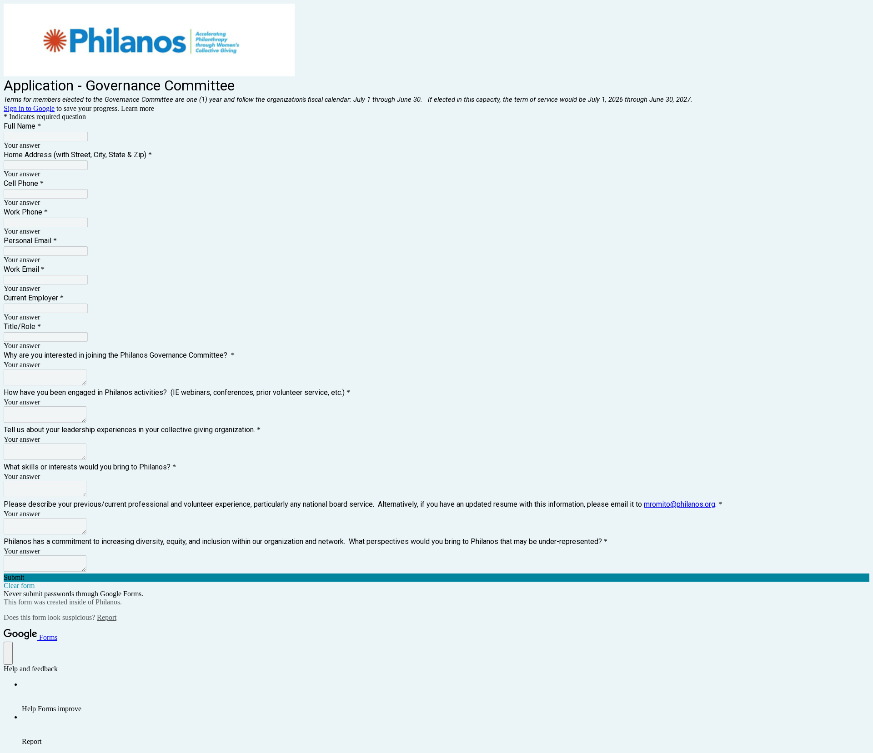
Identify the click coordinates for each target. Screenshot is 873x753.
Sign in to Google (29, 108)
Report (106, 617)
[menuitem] (445, 696)
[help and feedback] (8, 653)
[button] (436, 577)
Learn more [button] (137, 108)
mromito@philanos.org (679, 504)
